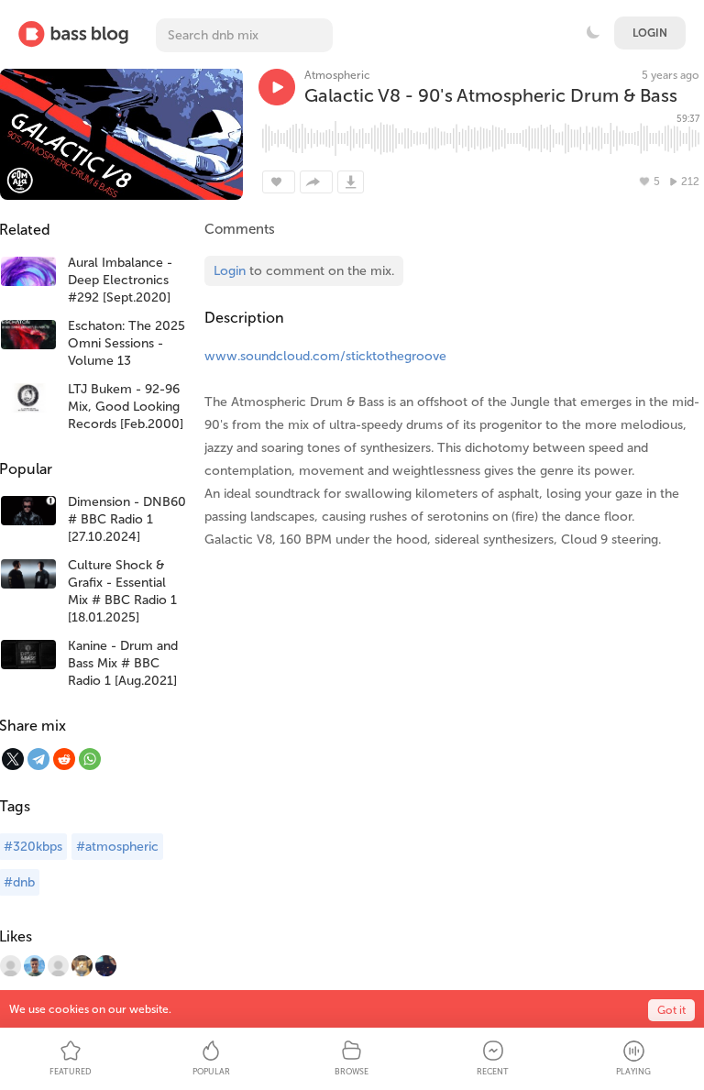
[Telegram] (39, 759)
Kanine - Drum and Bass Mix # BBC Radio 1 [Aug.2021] (123, 663)
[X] (13, 759)
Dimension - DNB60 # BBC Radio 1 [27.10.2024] (127, 519)
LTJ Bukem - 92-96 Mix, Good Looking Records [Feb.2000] (125, 406)
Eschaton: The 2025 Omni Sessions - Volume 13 (126, 343)
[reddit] (64, 759)
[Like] (278, 182)
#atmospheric (117, 846)
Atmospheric (337, 75)
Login (649, 33)
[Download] (350, 182)
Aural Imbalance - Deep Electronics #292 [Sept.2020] (120, 280)
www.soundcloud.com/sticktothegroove (325, 356)
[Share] (316, 182)
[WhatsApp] (90, 759)
